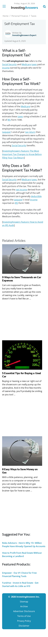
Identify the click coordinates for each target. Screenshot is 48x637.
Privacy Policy (24, 621)
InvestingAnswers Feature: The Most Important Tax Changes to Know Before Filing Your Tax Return (22, 154)
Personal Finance (19, 15)
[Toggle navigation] (5, 6)
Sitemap (24, 601)
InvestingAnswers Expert (24, 35)
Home (6, 15)
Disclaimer (24, 625)
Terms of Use (24, 616)
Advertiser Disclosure (24, 611)
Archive (24, 606)
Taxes (33, 15)
